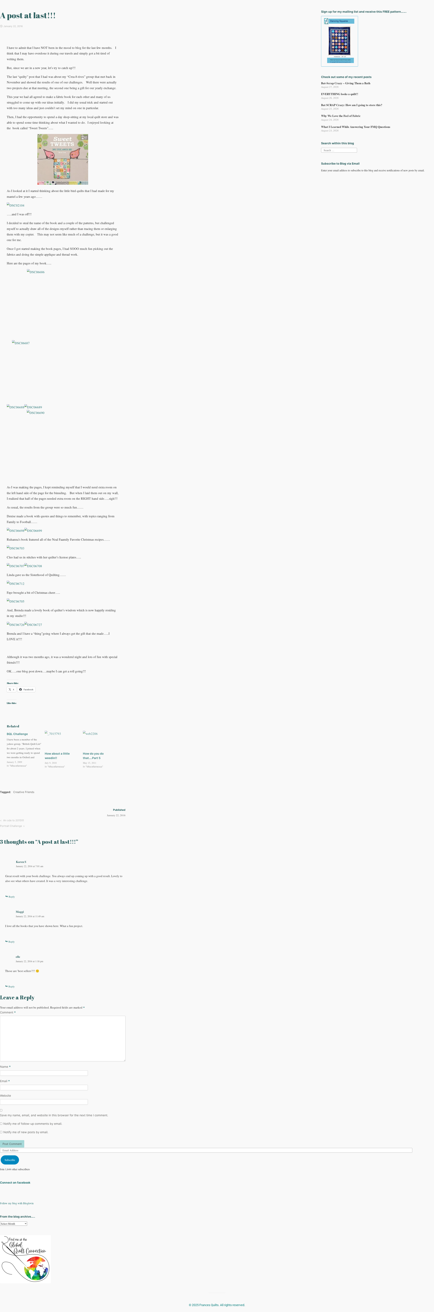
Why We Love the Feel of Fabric (341, 116)
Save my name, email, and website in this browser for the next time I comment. (54, 1115)
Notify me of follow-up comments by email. (32, 1123)
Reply (12, 896)
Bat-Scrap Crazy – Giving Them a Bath (345, 83)
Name (5, 1067)
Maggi (20, 912)
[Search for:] (339, 150)
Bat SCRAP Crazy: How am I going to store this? (351, 105)
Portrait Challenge (11, 825)
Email (5, 1081)
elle (18, 957)
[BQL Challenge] (26, 750)
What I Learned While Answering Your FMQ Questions (355, 127)
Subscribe (10, 1160)
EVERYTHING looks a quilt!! (339, 94)
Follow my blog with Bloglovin (17, 1203)
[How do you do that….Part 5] (100, 741)
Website (5, 1095)
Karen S (21, 862)
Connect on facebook (15, 1182)
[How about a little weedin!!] (62, 741)
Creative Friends (23, 792)
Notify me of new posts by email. (25, 1132)
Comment (8, 1013)
